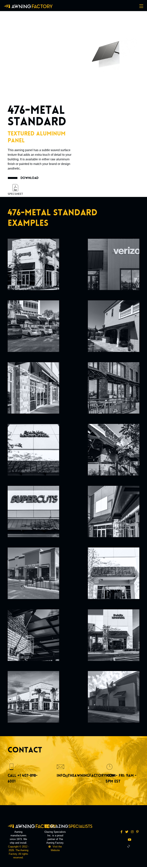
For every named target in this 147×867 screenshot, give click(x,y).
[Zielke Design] (128, 846)
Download (29, 178)
